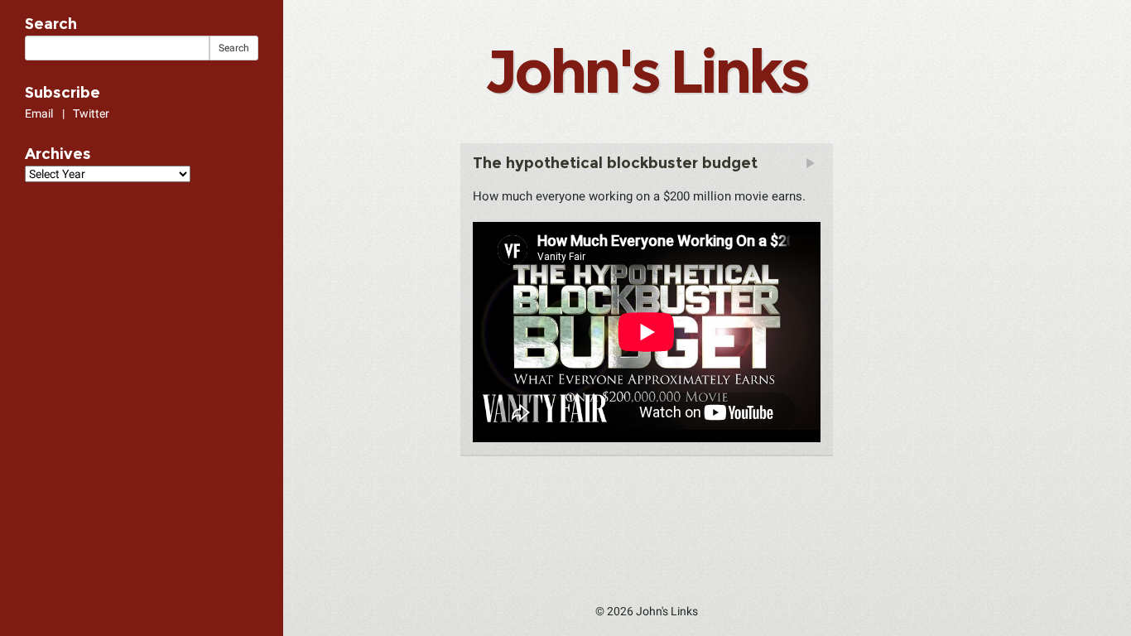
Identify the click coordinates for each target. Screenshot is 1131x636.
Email (39, 113)
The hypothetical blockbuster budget (615, 163)
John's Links (645, 71)
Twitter (91, 113)
